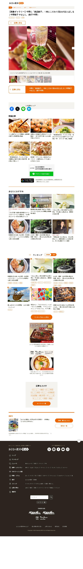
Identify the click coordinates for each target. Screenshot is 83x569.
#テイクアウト (47, 282)
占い (26, 475)
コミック (14, 483)
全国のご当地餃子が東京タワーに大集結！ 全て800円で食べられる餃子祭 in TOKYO (41, 136)
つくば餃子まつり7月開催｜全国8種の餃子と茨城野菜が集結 (19, 135)
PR (46, 463)
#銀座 (42, 389)
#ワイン (44, 392)
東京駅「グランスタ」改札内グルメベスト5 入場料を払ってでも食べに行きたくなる (41, 159)
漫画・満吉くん (49, 483)
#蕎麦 (21, 282)
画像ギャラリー (32, 7)
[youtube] (63, 449)
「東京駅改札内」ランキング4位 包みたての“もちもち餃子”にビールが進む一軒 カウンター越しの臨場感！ (63, 137)
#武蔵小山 (61, 311)
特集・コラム (16, 475)
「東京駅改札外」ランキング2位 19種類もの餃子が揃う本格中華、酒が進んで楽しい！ (19, 159)
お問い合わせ (48, 526)
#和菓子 (33, 285)
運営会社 (57, 526)
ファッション (52, 475)
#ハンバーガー (41, 311)
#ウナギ (55, 311)
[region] (41, 54)
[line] (54, 449)
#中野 (23, 17)
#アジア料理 (49, 389)
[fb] (58, 449)
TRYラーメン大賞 (17, 471)
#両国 (45, 398)
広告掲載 (64, 526)
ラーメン (43, 467)
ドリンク (57, 487)
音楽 (39, 475)
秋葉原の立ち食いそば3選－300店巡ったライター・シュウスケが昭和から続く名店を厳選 (19, 237)
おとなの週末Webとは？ (22, 526)
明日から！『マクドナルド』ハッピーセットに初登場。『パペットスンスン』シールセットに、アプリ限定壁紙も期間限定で (41, 307)
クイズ (31, 475)
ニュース (14, 463)
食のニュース (28, 463)
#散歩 (50, 398)
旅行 (13, 479)
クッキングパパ (29, 483)
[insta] (68, 449)
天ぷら (37, 467)
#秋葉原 (10, 282)
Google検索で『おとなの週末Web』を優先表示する (49, 179)
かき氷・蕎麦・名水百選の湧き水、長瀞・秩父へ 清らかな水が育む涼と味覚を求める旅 (41, 237)
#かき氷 (55, 282)
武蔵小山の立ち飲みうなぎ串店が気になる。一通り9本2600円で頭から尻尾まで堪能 (64, 307)
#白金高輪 (34, 395)
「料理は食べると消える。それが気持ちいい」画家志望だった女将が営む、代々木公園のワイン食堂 (62, 239)
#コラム (60, 282)
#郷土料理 (42, 395)
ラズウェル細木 (39, 483)
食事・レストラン (17, 7)
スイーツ (65, 467)
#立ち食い (16, 282)
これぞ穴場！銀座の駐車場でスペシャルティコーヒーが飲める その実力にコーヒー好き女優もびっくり (19, 214)
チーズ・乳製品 (49, 487)
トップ (14, 455)
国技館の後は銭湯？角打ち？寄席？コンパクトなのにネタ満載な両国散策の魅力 (41, 211)
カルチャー (61, 475)
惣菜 (35, 487)
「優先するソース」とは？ (42, 181)
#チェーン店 (34, 311)
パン (48, 467)
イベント (41, 463)
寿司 (26, 467)
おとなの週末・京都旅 (31, 479)
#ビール (18, 17)
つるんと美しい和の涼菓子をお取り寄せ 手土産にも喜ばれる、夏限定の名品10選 (62, 212)
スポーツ (45, 475)
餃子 (25, 7)
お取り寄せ (15, 487)
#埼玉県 (71, 282)
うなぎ (31, 467)
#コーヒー (35, 389)
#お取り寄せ (34, 282)
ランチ (53, 467)
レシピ (68, 475)
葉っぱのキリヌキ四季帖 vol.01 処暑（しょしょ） (18, 306)
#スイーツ (40, 282)
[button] (10, 48)
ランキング (15, 459)
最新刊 (14, 491)
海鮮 (31, 487)
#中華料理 (51, 392)
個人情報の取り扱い (37, 526)
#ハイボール (11, 17)
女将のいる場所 (55, 235)
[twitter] (49, 449)
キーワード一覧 (41, 502)
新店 (35, 463)
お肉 (26, 487)
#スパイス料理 (35, 392)
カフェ (59, 467)
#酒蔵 (59, 285)
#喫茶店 (66, 282)
